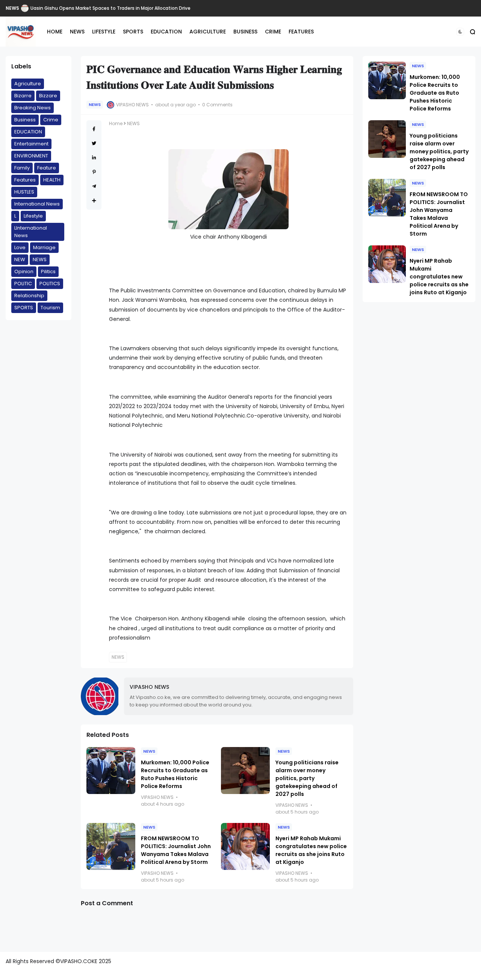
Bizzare (48, 95)
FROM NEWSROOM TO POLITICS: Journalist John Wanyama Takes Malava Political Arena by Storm (176, 850)
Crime (50, 119)
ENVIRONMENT (31, 155)
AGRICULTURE (207, 31)
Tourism (50, 307)
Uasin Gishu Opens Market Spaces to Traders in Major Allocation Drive (110, 8)
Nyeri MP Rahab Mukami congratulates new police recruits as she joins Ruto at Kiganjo (311, 850)
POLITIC (23, 283)
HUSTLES (24, 191)
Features (25, 179)
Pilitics (48, 271)
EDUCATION (166, 31)
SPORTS (133, 31)
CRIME (273, 31)
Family (22, 167)
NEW (19, 259)
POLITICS (49, 283)
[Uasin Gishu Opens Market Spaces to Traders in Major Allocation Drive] (25, 8)
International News (37, 203)
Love (20, 247)
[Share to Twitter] (94, 143)
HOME (54, 31)
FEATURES (301, 31)
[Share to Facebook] (93, 129)
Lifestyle (33, 215)
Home (116, 123)
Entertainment (31, 143)
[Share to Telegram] (94, 186)
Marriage (44, 247)
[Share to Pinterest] (94, 172)
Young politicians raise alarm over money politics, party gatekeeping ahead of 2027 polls (307, 778)
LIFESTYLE (103, 31)
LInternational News (30, 231)
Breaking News (32, 107)
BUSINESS (245, 31)
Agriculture (27, 83)
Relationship (29, 295)
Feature (46, 167)
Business (25, 119)
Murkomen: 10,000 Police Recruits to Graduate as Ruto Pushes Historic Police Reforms (175, 774)
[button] (460, 32)
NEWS (12, 8)
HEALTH (52, 179)
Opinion (23, 271)
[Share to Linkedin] (94, 157)
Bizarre (23, 95)
